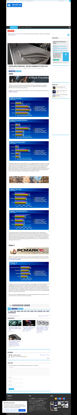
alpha (22, 311)
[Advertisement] (49, 5)
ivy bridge (36, 403)
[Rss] (58, 1)
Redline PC (10, 398)
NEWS (19, 27)
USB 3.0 (41, 409)
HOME (8, 27)
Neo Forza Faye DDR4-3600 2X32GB (22, 31)
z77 (44, 409)
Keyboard (39, 403)
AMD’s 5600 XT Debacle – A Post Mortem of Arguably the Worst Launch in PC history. (15, 343)
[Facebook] (58, 399)
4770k (30, 398)
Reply (48, 358)
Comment (11, 367)
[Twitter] (60, 1)
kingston (43, 403)
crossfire (36, 400)
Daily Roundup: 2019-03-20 (15, 315)
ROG (33, 408)
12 (29, 305)
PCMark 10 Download (16, 259)
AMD (25, 311)
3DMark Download (13, 91)
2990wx (18, 311)
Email (10, 381)
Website (10, 384)
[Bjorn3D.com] (14, 4)
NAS (36, 405)
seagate (45, 408)
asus (28, 311)
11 (27, 305)
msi (34, 405)
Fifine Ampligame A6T (60, 86)
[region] (14, 407)
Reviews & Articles (16, 33)
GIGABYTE (37, 402)
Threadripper (40, 311)
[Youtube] (62, 1)
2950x (15, 311)
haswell (45, 402)
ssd (32, 409)
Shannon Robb (12, 68)
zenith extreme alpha (12, 312)
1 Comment (12, 69)
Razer (44, 406)
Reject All (14, 410)
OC (42, 405)
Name (10, 377)
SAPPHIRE (42, 408)
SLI (30, 409)
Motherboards (34, 68)
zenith (48, 311)
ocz (44, 405)
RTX (35, 408)
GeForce (31, 402)
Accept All (22, 410)
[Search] (70, 1)
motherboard (31, 405)
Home (10, 33)
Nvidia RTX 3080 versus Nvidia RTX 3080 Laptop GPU (15, 329)
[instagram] (63, 1)
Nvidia (39, 405)
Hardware (30, 68)
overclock (32, 407)
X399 (44, 311)
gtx (43, 402)
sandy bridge (38, 408)
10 (25, 305)
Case (43, 398)
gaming (41, 400)
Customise (7, 410)
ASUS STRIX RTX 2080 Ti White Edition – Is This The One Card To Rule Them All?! (43, 329)
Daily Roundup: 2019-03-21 (43, 315)
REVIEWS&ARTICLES (13, 27)
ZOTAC (30, 411)
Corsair (33, 400)
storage (34, 409)
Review (30, 408)
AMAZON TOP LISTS (28, 27)
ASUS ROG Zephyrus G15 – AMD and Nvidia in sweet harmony (29, 329)
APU (38, 398)
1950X (12, 311)
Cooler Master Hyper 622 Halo (61, 91)
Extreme (32, 311)
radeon (41, 406)
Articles (22, 33)
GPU (41, 402)
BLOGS (23, 27)
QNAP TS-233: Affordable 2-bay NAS (62, 95)
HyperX (30, 403)
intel (35, 311)
